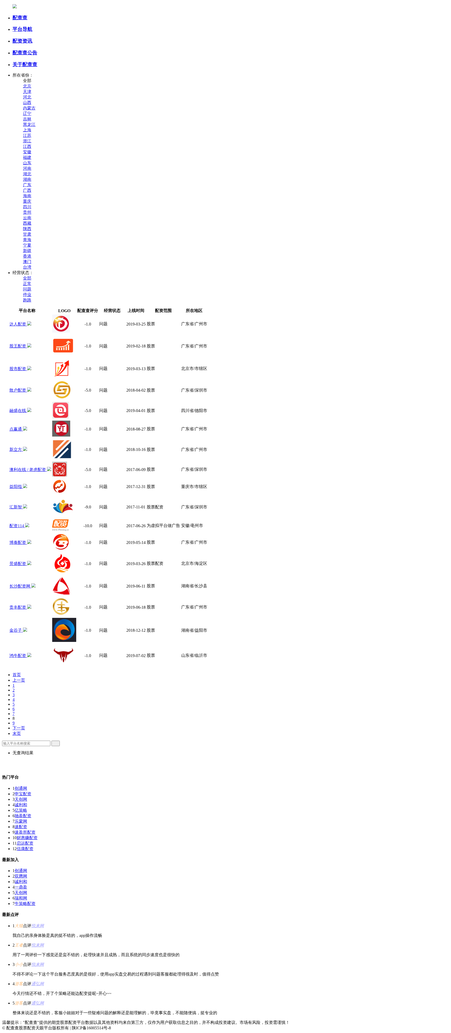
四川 (27, 207)
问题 (27, 289)
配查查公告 (25, 52)
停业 (27, 294)
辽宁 (27, 113)
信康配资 (25, 848)
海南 (27, 196)
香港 (27, 256)
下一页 (19, 728)
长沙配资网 (20, 586)
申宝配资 (23, 794)
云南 (27, 218)
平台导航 (22, 29)
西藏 (27, 223)
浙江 (27, 141)
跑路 (27, 300)
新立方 (16, 449)
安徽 (27, 152)
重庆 (27, 201)
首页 (17, 674)
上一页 (19, 680)
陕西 (27, 229)
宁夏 (27, 245)
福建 (27, 157)
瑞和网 (21, 898)
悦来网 (37, 926)
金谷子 (16, 630)
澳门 (27, 261)
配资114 (17, 526)
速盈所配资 (25, 832)
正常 (27, 283)
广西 (27, 190)
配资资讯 (22, 41)
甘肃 (27, 234)
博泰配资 (18, 542)
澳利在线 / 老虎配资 (28, 469)
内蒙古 (29, 108)
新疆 (27, 250)
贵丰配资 (18, 607)
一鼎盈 (21, 887)
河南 (27, 168)
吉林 (27, 119)
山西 (27, 102)
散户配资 (18, 390)
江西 (27, 146)
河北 (27, 97)
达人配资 (18, 324)
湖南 (27, 179)
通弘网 (37, 984)
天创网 (21, 799)
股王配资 (18, 346)
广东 (27, 185)
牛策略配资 (25, 903)
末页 (17, 733)
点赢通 (16, 429)
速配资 (21, 827)
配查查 (20, 17)
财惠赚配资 (27, 837)
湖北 (27, 174)
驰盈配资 (23, 816)
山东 (27, 163)
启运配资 (25, 843)
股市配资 (18, 369)
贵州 (27, 212)
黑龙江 (29, 124)
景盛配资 (18, 563)
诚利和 (21, 805)
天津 (27, 91)
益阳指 (16, 486)
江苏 (27, 135)
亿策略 (21, 810)
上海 (27, 130)
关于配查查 (25, 64)
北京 (27, 86)
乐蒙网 (21, 821)
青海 (27, 239)
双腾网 (21, 876)
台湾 (27, 267)
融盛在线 (18, 410)
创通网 (21, 788)
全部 (27, 278)
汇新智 (16, 507)
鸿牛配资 (18, 655)
